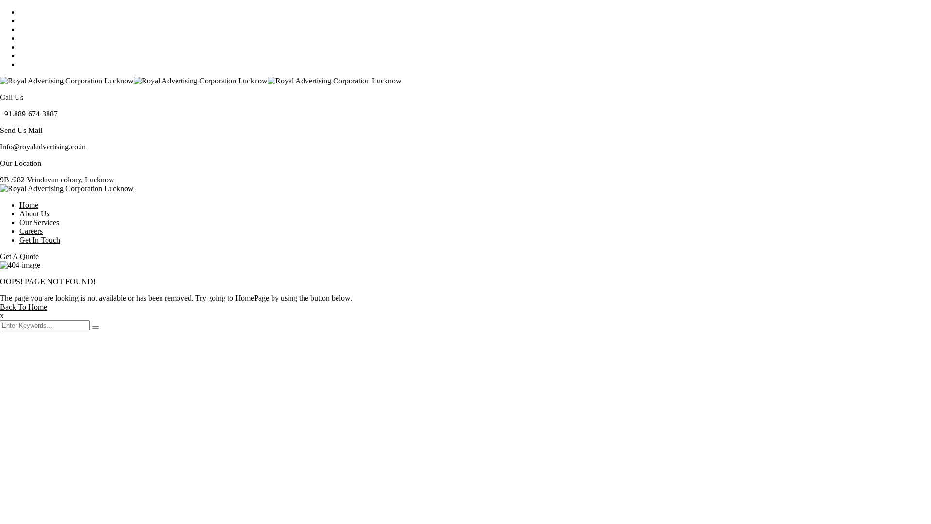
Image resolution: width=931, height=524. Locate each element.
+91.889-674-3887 (29, 114)
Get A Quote (19, 256)
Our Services (39, 222)
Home (28, 205)
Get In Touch (39, 240)
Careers (31, 231)
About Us (34, 214)
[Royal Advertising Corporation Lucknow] (67, 81)
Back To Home (23, 307)
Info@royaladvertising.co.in (43, 147)
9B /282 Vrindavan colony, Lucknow (57, 180)
